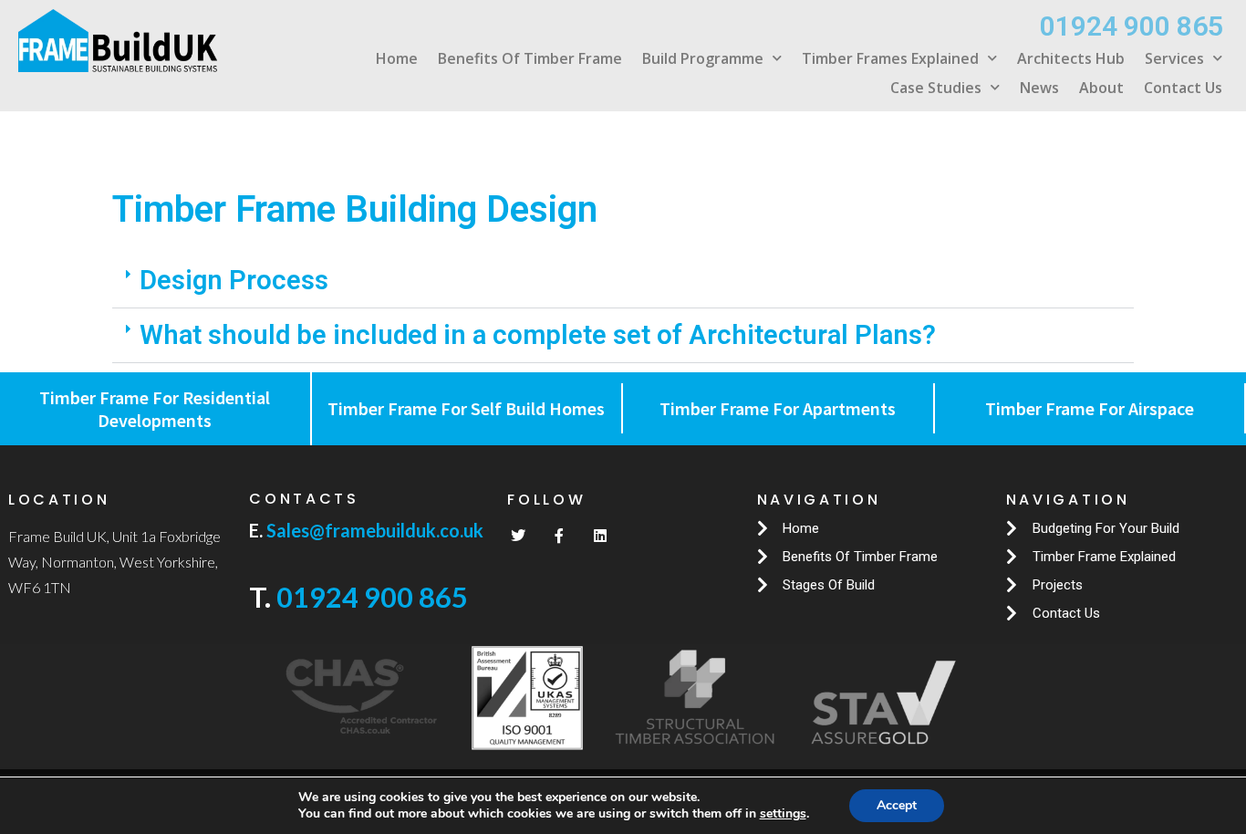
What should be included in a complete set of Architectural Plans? (538, 334)
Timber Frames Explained (890, 58)
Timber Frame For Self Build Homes (466, 408)
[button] (623, 281)
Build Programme (702, 58)
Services (1174, 58)
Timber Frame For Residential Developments (154, 409)
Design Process (234, 280)
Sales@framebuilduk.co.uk (373, 530)
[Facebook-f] (559, 535)
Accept (897, 805)
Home (397, 58)
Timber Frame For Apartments (777, 408)
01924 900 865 (372, 596)
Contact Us (1183, 88)
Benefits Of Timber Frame (530, 58)
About (1101, 88)
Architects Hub (1071, 58)
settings (783, 814)
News (1039, 88)
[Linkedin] (600, 535)
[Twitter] (518, 535)
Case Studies (935, 88)
